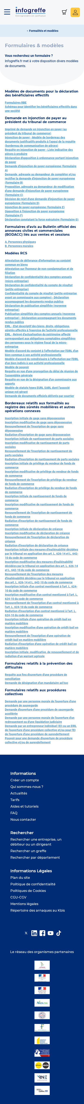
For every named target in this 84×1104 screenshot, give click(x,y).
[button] (9, 12)
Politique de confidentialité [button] (32, 884)
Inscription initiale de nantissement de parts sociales (39, 438)
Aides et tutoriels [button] (24, 806)
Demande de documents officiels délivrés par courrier (39, 396)
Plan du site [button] (20, 878)
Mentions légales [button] (24, 904)
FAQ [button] (13, 813)
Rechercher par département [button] (35, 857)
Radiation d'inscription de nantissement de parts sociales (42, 459)
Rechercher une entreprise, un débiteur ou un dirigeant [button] (36, 842)
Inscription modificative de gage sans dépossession (38, 422)
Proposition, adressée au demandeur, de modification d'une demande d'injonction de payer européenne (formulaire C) (39, 191)
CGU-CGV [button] (18, 897)
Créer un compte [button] (24, 780)
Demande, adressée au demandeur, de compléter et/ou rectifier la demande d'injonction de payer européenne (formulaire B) (40, 178)
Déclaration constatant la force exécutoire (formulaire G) (41, 219)
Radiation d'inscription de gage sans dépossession (37, 434)
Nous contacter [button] (23, 820)
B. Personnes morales (19, 246)
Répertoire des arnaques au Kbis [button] (37, 910)
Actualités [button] (18, 793)
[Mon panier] (65, 12)
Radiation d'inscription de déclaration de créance (36, 545)
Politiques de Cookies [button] (28, 891)
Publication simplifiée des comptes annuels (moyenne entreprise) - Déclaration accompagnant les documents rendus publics (40, 318)
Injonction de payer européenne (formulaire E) (35, 207)
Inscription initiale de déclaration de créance (34, 529)
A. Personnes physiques (20, 241)
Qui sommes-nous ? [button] (26, 787)
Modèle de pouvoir (17, 367)
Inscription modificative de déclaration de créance (37, 533)
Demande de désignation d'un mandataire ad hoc (36, 683)
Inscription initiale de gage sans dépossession (35, 418)
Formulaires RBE (16, 102)
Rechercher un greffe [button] (28, 851)
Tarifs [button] (14, 800)
